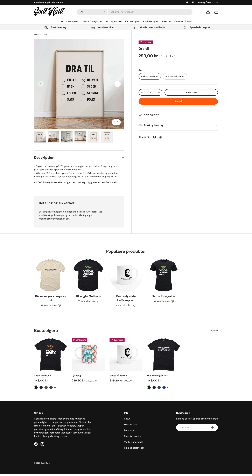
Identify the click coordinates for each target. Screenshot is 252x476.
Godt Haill (45, 463)
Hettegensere (113, 21)
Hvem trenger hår (157, 375)
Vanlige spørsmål (133, 442)
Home (36, 34)
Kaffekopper (132, 21)
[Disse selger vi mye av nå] (50, 275)
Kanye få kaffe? (118, 375)
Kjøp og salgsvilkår (134, 447)
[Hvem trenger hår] (163, 354)
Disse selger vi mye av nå (50, 298)
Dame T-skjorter (92, 21)
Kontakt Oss (130, 424)
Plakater (166, 21)
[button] (216, 12)
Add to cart (191, 92)
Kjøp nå (178, 101)
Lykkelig (76, 375)
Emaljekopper (150, 21)
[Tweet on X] (148, 137)
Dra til (44, 34)
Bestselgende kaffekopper (126, 298)
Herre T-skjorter (70, 21)
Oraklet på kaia (182, 21)
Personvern (130, 430)
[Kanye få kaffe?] (126, 354)
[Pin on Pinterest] (160, 137)
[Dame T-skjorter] (163, 275)
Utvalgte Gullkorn (88, 296)
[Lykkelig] (88, 354)
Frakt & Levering (133, 436)
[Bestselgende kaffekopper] (126, 275)
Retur (127, 418)
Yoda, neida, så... (43, 375)
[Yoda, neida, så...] (50, 354)
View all (214, 330)
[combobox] (135, 12)
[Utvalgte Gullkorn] (88, 275)
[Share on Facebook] (154, 137)
